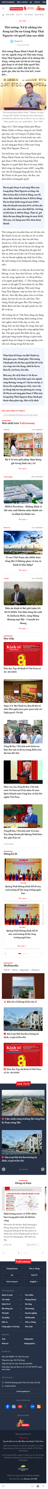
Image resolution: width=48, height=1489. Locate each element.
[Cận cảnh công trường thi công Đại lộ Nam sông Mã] (23, 1102)
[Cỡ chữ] (32, 1486)
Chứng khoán (8, 2)
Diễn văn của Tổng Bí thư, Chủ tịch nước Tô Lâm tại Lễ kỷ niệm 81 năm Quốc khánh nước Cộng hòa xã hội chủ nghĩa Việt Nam (23, 792)
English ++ (34, 1279)
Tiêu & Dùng (22, 2)
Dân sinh (6, 430)
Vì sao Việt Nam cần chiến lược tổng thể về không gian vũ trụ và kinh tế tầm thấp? (23, 561)
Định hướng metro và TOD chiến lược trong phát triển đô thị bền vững (20, 1214)
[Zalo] (32, 1403)
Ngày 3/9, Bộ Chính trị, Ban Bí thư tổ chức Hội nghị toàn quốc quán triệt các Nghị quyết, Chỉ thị (23, 709)
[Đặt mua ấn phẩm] (40, 7)
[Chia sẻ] (43, 1486)
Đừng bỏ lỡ (10, 854)
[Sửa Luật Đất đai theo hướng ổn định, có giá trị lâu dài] (21, 1141)
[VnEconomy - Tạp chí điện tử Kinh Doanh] (23, 1258)
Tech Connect (12, 1279)
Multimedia (11, 964)
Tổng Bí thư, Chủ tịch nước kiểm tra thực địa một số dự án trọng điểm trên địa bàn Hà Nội (23, 749)
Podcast (15, 969)
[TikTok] (26, 1403)
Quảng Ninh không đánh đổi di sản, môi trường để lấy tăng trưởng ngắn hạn (23, 889)
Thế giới (6, 578)
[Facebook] (7, 1403)
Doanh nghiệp (8, 477)
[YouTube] (20, 1403)
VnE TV (37, 2)
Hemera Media (33, 1473)
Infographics (24, 969)
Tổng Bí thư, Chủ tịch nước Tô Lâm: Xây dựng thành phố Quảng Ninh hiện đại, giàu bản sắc (23, 834)
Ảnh (3, 1336)
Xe (31, 2)
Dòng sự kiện (23, 1181)
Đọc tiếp (9, 638)
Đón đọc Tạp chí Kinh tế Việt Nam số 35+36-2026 (22, 670)
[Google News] (38, 1486)
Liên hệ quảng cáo (23, 1388)
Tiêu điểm (10, 15)
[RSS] (39, 1403)
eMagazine (35, 969)
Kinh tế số (39, 15)
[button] (19, 952)
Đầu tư (19, 15)
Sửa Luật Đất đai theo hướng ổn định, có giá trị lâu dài (21, 1034)
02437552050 (10, 1383)
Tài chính (28, 15)
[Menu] (3, 1486)
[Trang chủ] (3, 15)
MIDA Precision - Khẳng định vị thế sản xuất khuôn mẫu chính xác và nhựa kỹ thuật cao (23, 510)
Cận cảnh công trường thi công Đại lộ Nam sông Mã (23, 1120)
